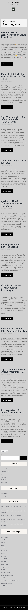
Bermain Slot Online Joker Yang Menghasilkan (14, 329)
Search (3, 455)
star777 (3, 578)
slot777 (3, 545)
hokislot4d (4, 550)
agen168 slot (4, 537)
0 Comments (9, 40)
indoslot (3, 553)
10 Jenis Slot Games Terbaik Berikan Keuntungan (11, 287)
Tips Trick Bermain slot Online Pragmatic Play (13, 370)
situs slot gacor (5, 564)
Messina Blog (21, 607)
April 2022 (3, 480)
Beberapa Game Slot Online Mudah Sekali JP (13, 411)
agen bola (3, 569)
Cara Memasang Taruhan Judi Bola (14, 161)
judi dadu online (5, 572)
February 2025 (5, 471)
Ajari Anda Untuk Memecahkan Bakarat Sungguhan (12, 203)
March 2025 (4, 469)
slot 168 (3, 542)
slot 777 (3, 548)
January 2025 (4, 474)
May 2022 (3, 477)
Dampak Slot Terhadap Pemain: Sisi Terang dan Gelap (13, 76)
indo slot (3, 540)
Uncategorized (5, 496)
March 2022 (4, 482)
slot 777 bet (4, 586)
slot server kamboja (6, 583)
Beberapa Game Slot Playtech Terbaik (11, 245)
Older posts (5, 451)
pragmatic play (5, 567)
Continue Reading (7, 64)
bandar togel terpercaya (7, 575)
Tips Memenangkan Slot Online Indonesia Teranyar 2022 (13, 119)
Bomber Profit (14, 2)
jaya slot (3, 556)
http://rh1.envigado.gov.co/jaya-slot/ (11, 580)
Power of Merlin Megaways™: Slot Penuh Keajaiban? (13, 34)
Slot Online (4, 493)
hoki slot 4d (4, 559)
